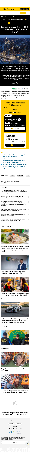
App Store (11, 423)
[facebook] (9, 428)
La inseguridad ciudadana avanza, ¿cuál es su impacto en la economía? (15, 155)
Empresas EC (23, 12)
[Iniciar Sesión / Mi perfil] (27, 9)
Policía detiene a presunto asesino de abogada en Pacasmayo (14, 347)
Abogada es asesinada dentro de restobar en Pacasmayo (14, 369)
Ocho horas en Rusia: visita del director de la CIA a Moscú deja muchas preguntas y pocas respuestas (13, 209)
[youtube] (16, 428)
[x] (11, 428)
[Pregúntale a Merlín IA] (27, 443)
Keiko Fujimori (16, 12)
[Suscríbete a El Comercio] (24, 9)
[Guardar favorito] (25, 88)
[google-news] (21, 428)
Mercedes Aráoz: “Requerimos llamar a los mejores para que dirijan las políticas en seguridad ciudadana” (15, 166)
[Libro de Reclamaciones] (18, 432)
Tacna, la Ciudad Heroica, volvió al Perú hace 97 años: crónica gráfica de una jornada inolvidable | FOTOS (12, 197)
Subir (14, 442)
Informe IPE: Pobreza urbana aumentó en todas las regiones (16, 78)
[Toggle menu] (2, 9)
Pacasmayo (12, 175)
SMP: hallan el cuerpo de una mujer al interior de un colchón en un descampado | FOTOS (14, 413)
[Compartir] (27, 88)
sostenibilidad (20, 175)
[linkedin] (19, 428)
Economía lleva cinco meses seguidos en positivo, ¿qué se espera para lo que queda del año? (16, 76)
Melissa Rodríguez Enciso (15, 82)
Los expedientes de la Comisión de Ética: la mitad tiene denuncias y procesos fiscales (13, 214)
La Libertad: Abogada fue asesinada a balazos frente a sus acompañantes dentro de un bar (14, 391)
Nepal (29, 12)
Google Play (19, 423)
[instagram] (14, 428)
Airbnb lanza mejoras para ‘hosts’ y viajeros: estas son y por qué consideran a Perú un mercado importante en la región (15, 160)
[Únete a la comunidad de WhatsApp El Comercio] (14, 88)
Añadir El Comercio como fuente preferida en (14, 19)
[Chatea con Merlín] (21, 9)
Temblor (10, 12)
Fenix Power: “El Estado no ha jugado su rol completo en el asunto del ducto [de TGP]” (14, 272)
